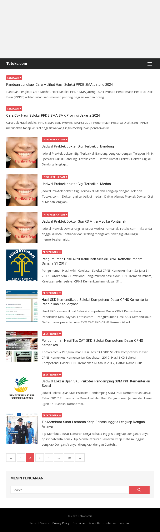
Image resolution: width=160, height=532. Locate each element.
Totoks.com (16, 63)
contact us (110, 523)
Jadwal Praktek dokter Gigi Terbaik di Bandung (78, 146)
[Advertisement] (80, 29)
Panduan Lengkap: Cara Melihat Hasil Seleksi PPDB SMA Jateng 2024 (59, 84)
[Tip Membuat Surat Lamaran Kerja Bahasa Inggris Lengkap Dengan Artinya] (22, 428)
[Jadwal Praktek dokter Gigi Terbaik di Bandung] (22, 152)
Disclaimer (79, 523)
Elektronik (51, 252)
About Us (94, 523)
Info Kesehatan (54, 139)
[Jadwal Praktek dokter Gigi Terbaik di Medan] (22, 190)
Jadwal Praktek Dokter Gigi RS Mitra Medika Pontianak (84, 221)
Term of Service (39, 523)
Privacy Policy (61, 523)
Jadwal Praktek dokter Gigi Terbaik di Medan (76, 184)
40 (69, 458)
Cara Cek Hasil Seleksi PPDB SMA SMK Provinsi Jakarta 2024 (53, 115)
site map (125, 523)
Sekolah (13, 77)
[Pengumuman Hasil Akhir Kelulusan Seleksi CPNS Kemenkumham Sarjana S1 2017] (22, 265)
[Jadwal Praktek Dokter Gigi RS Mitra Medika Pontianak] (22, 227)
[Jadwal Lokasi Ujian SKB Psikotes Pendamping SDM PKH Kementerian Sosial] (22, 387)
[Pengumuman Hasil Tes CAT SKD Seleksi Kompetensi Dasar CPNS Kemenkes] (22, 346)
